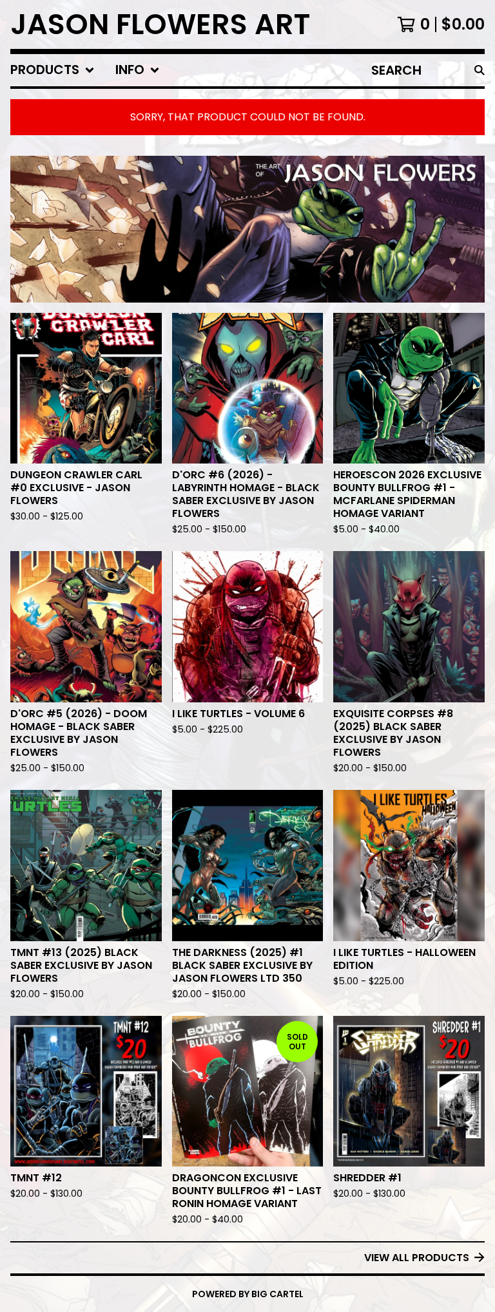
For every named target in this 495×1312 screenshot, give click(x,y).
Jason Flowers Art (160, 24)
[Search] (479, 70)
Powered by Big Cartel (248, 1294)
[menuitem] (52, 70)
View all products (416, 1257)
